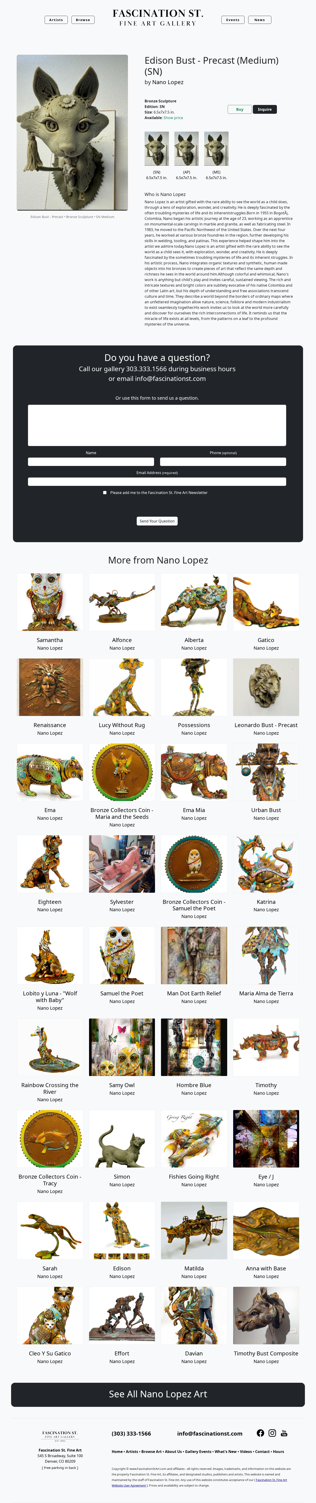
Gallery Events (198, 1451)
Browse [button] (83, 20)
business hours (212, 368)
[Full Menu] (158, 18)
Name (91, 452)
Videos (246, 1451)
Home (117, 1451)
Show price (173, 117)
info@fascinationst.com (170, 378)
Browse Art (151, 1451)
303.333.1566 (146, 368)
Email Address (157, 472)
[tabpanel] (219, 233)
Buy (239, 109)
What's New (226, 1451)
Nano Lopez (167, 82)
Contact (262, 1451)
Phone (223, 452)
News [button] (259, 20)
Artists (132, 1451)
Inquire (265, 109)
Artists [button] (56, 20)
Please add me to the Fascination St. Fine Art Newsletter (159, 492)
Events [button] (233, 20)
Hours (278, 1451)
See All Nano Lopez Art (158, 1393)
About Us (173, 1451)
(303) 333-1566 (131, 1433)
